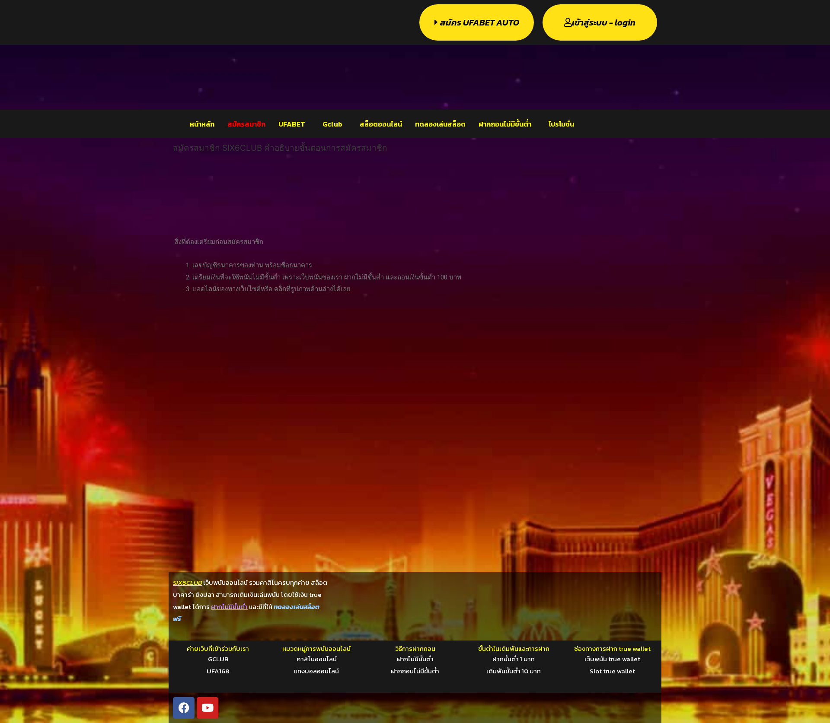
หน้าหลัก (202, 124)
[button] (294, 124)
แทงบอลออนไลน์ (316, 671)
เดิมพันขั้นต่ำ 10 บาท (513, 671)
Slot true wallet (612, 671)
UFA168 (218, 671)
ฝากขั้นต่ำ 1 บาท (513, 659)
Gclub (332, 124)
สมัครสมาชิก (246, 124)
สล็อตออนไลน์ (381, 124)
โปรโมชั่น (561, 124)
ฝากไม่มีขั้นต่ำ (415, 659)
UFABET (291, 124)
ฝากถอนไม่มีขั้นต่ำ (505, 124)
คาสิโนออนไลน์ (317, 659)
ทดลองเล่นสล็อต (440, 124)
